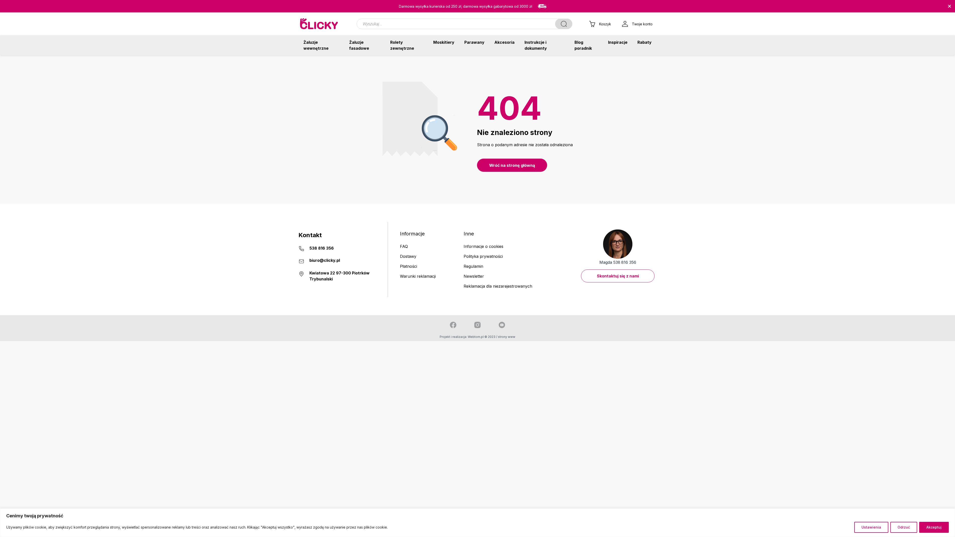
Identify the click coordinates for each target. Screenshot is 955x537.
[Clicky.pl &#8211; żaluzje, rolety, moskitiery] (319, 23)
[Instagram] (477, 325)
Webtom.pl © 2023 (481, 337)
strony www (506, 337)
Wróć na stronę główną (512, 165)
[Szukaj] (563, 24)
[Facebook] (453, 325)
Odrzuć (904, 527)
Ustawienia (871, 527)
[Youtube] (502, 325)
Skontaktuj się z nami (618, 275)
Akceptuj (934, 527)
